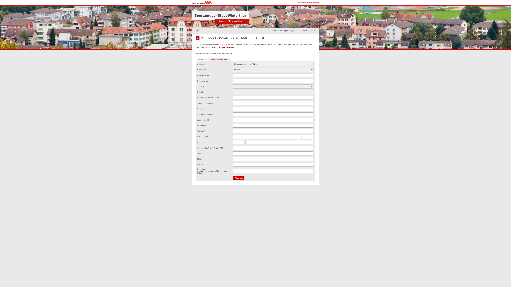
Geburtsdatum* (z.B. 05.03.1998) (210, 148)
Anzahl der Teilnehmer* (206, 114)
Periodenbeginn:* (203, 75)
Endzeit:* (200, 92)
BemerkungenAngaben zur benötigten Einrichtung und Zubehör (212, 171)
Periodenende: (202, 81)
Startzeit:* (201, 87)
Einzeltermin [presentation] (202, 59)
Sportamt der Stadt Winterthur (220, 15)
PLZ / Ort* (201, 142)
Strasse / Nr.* (202, 137)
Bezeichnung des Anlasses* (208, 98)
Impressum (316, 2)
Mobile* (200, 159)
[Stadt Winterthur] (202, 2)
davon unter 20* (203, 120)
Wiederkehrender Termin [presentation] (219, 59)
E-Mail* (200, 165)
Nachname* (201, 126)
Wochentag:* (202, 70)
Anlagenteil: (201, 64)
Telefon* (200, 154)
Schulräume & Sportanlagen (283, 30)
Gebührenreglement (226, 47)
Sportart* (200, 109)
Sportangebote (309, 30)
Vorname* (201, 131)
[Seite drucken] (197, 30)
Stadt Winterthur (306, 2)
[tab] (202, 60)
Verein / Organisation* (205, 103)
